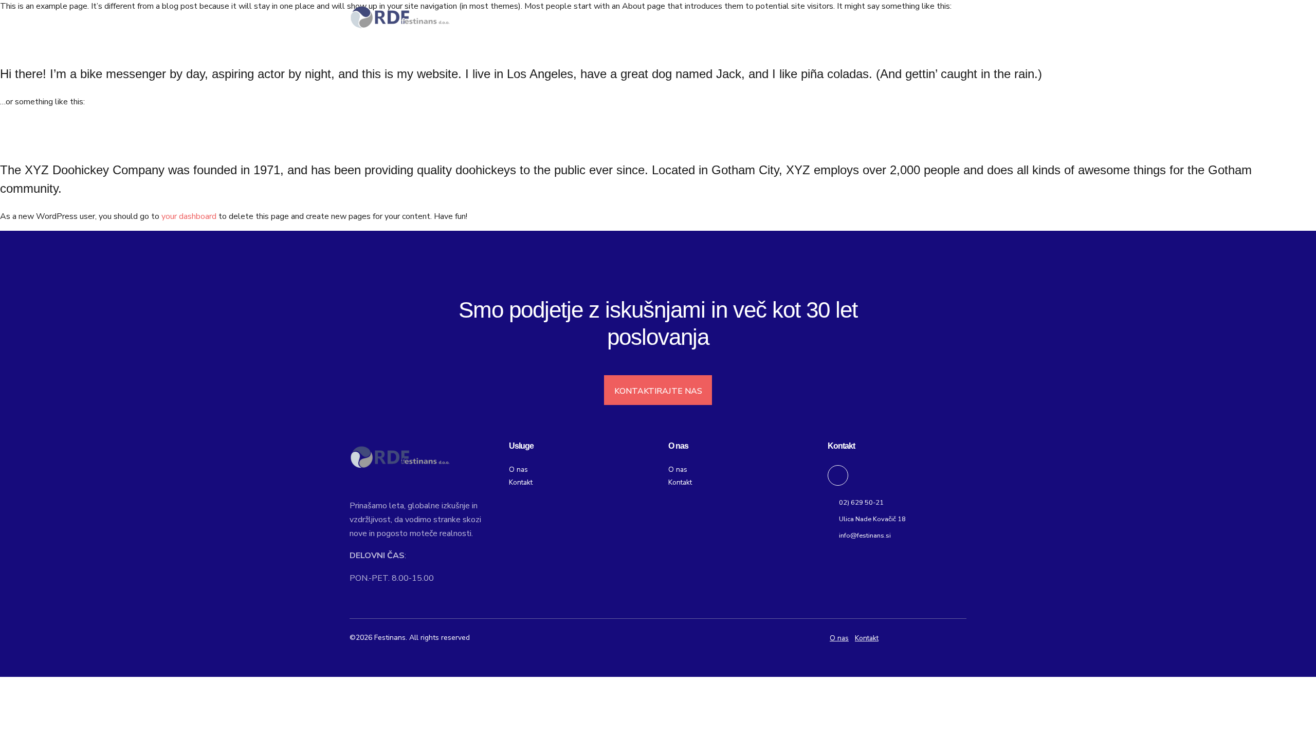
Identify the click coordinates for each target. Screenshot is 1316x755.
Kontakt (927, 18)
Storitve (781, 18)
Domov (682, 18)
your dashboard (188, 216)
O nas (731, 18)
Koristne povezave (854, 18)
